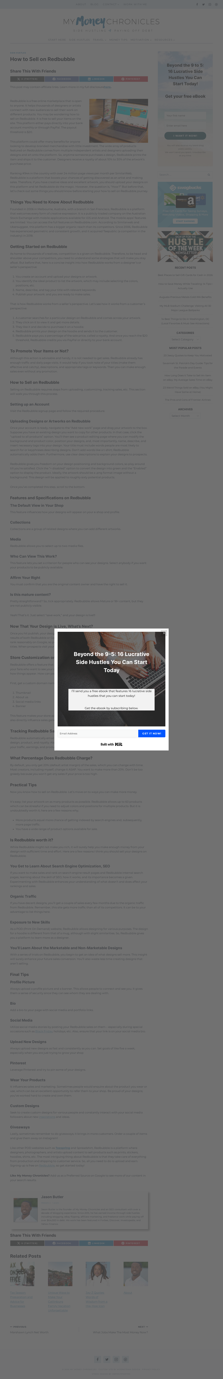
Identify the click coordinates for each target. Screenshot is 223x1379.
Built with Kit (111, 744)
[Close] (164, 633)
